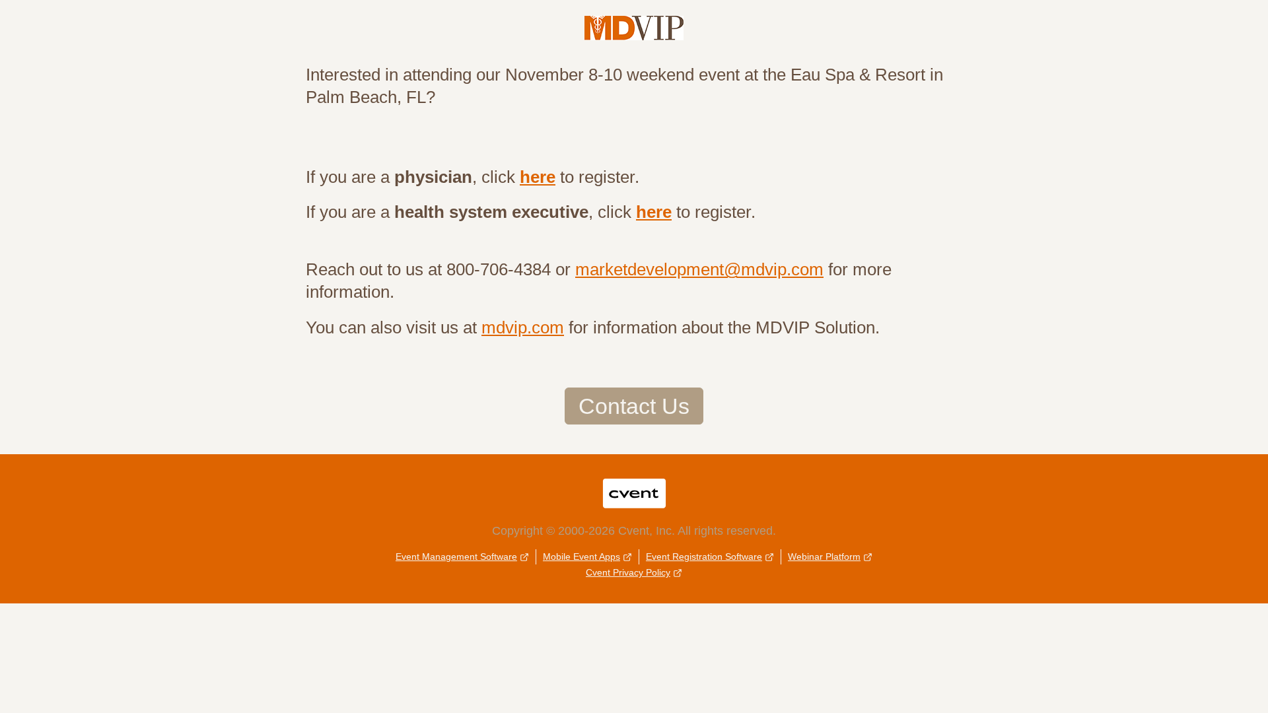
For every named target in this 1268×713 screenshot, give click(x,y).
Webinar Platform (824, 556)
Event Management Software (456, 556)
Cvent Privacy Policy (628, 572)
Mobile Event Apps (581, 556)
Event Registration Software (704, 556)
